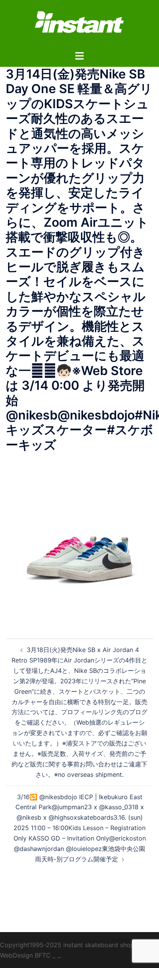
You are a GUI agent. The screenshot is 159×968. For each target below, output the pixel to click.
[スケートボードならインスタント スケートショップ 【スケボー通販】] (79, 24)
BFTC (43, 955)
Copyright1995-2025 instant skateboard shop (67, 945)
